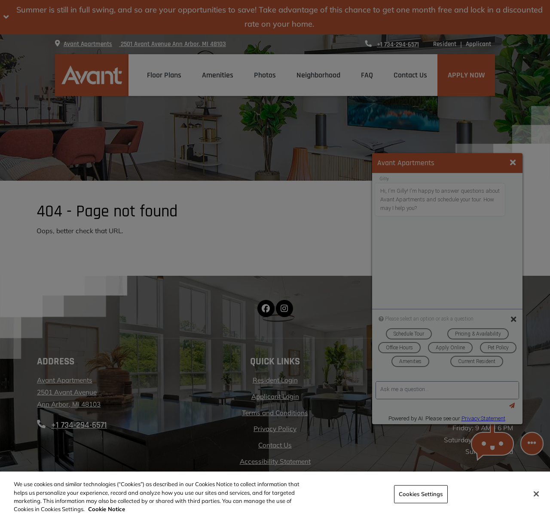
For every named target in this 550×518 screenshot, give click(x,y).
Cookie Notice (106, 509)
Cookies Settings (421, 493)
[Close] (536, 493)
